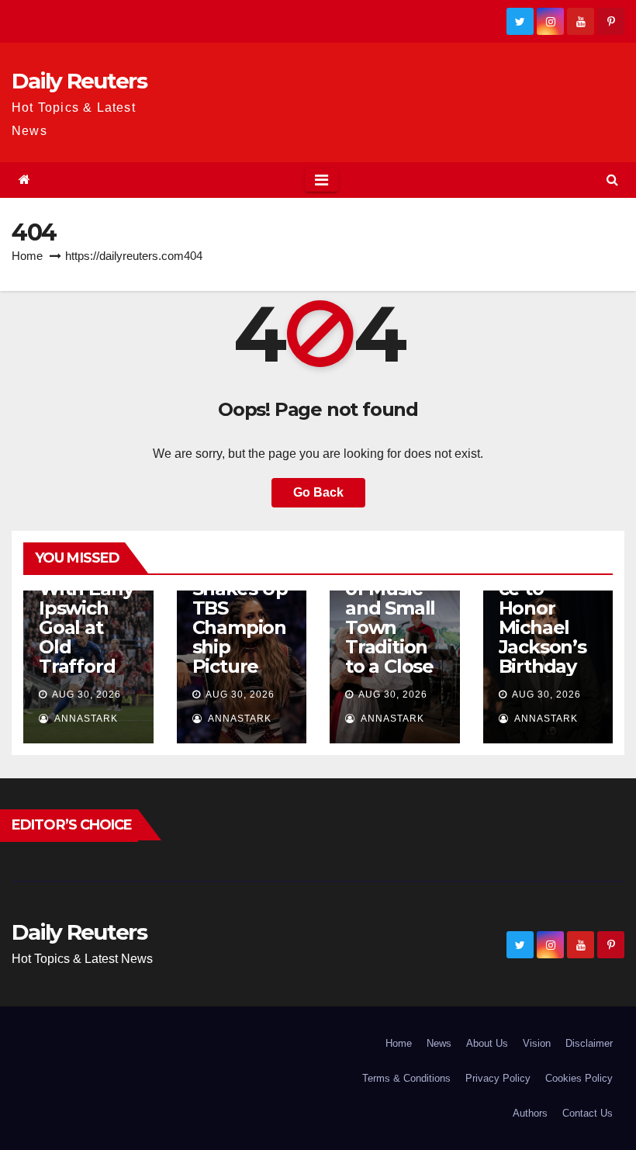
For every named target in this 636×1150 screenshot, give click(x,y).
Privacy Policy (498, 1078)
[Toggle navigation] (321, 180)
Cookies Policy (579, 1078)
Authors (530, 1113)
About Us (487, 1043)
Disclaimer (589, 1043)
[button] (612, 179)
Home (27, 255)
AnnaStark (85, 718)
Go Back (318, 492)
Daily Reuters (79, 81)
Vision (537, 1043)
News (439, 1043)
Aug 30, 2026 (86, 694)
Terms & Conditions (406, 1078)
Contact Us (587, 1113)
